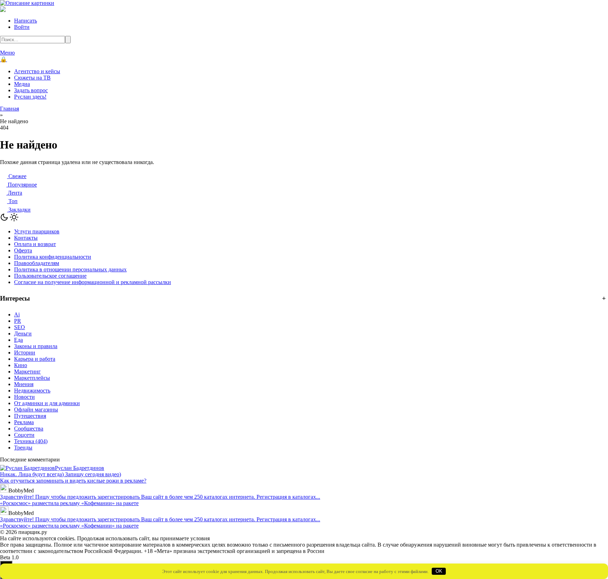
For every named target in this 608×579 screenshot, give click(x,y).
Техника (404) (31, 441)
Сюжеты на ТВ (32, 78)
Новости (24, 397)
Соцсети (24, 435)
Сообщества (28, 429)
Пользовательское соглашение (50, 276)
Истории (24, 352)
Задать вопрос (31, 90)
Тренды (23, 448)
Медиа (22, 84)
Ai (17, 314)
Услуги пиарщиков (36, 231)
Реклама (24, 422)
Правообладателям (36, 263)
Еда (18, 340)
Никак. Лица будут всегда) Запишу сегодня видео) (60, 474)
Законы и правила (35, 346)
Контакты (26, 238)
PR (17, 321)
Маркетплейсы (32, 378)
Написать (25, 21)
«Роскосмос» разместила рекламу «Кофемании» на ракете (69, 503)
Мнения (23, 384)
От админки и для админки (47, 403)
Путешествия (30, 416)
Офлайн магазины (36, 410)
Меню (7, 53)
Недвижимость (32, 391)
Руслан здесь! (30, 97)
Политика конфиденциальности (52, 257)
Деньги (23, 333)
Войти (22, 27)
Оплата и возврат (35, 244)
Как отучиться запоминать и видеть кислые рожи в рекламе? (73, 481)
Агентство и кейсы (37, 71)
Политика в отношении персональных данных (70, 269)
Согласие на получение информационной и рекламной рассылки (92, 282)
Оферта (23, 250)
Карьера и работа (34, 359)
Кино (20, 365)
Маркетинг (27, 372)
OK (439, 571)
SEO (19, 327)
